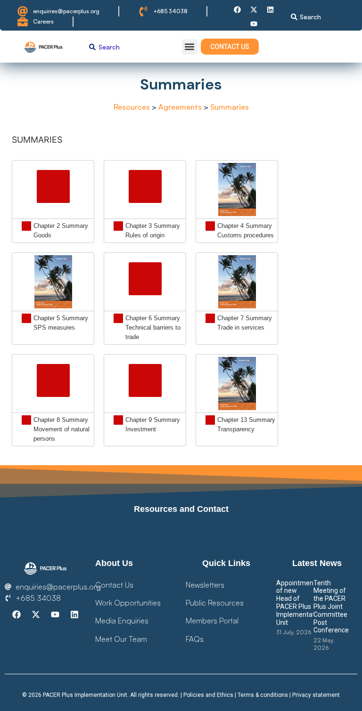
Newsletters (205, 585)
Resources (132, 107)
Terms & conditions (263, 695)
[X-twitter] (254, 9)
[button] (189, 47)
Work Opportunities (128, 602)
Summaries (229, 107)
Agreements (181, 107)
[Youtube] (254, 23)
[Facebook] (237, 9)
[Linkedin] (270, 9)
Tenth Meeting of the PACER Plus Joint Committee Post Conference (331, 606)
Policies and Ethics (208, 695)
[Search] (294, 17)
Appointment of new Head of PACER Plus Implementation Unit (300, 602)
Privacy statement (316, 695)
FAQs (195, 639)
